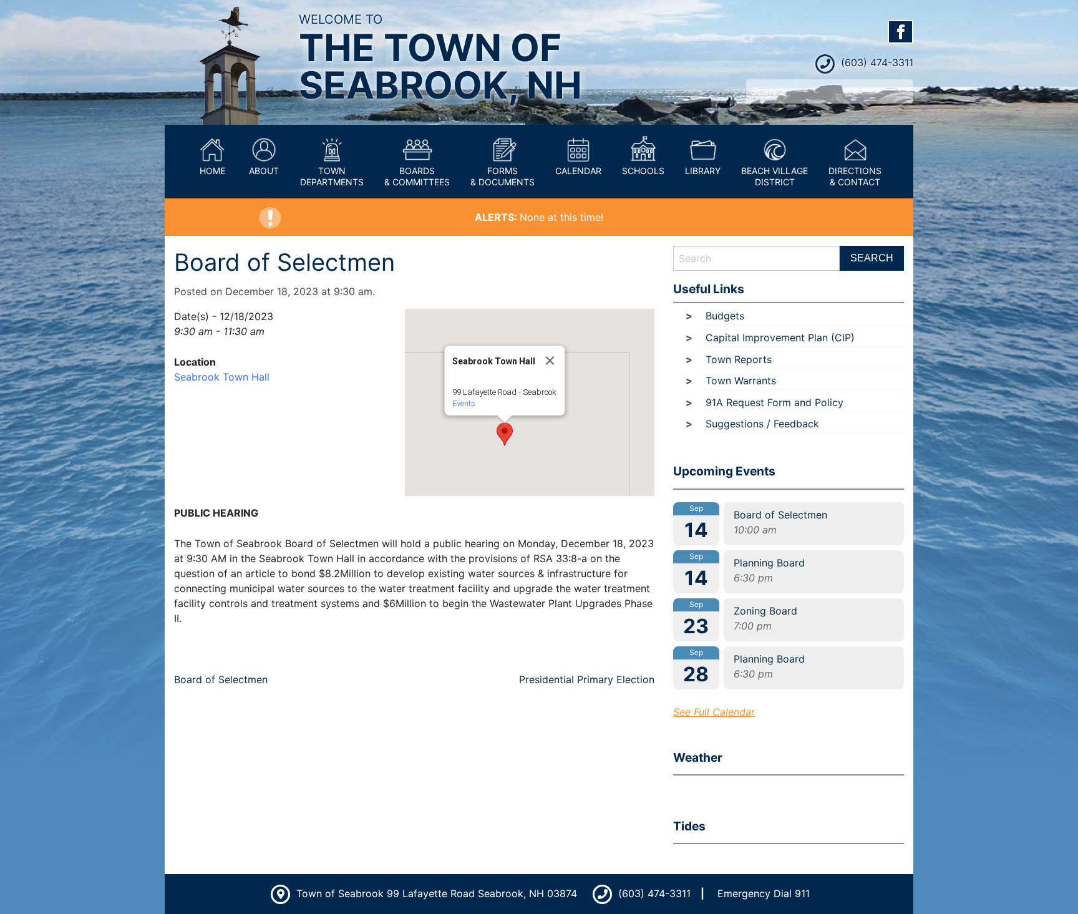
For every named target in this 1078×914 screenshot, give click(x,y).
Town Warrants (741, 380)
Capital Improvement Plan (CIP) (780, 337)
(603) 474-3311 (875, 62)
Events (463, 403)
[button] (505, 434)
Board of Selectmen (221, 679)
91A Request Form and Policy (774, 402)
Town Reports (739, 359)
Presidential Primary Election (586, 679)
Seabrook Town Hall (222, 377)
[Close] (550, 361)
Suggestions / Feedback (762, 423)
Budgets (725, 315)
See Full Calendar (714, 712)
